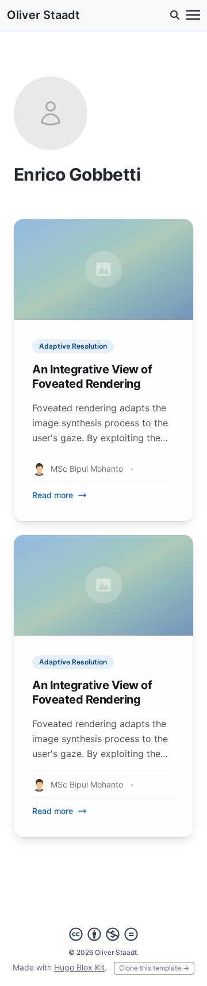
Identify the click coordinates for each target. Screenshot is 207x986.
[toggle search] (174, 15)
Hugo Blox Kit (79, 967)
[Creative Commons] (103, 934)
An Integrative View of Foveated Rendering (92, 376)
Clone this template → (154, 968)
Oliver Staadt (43, 15)
